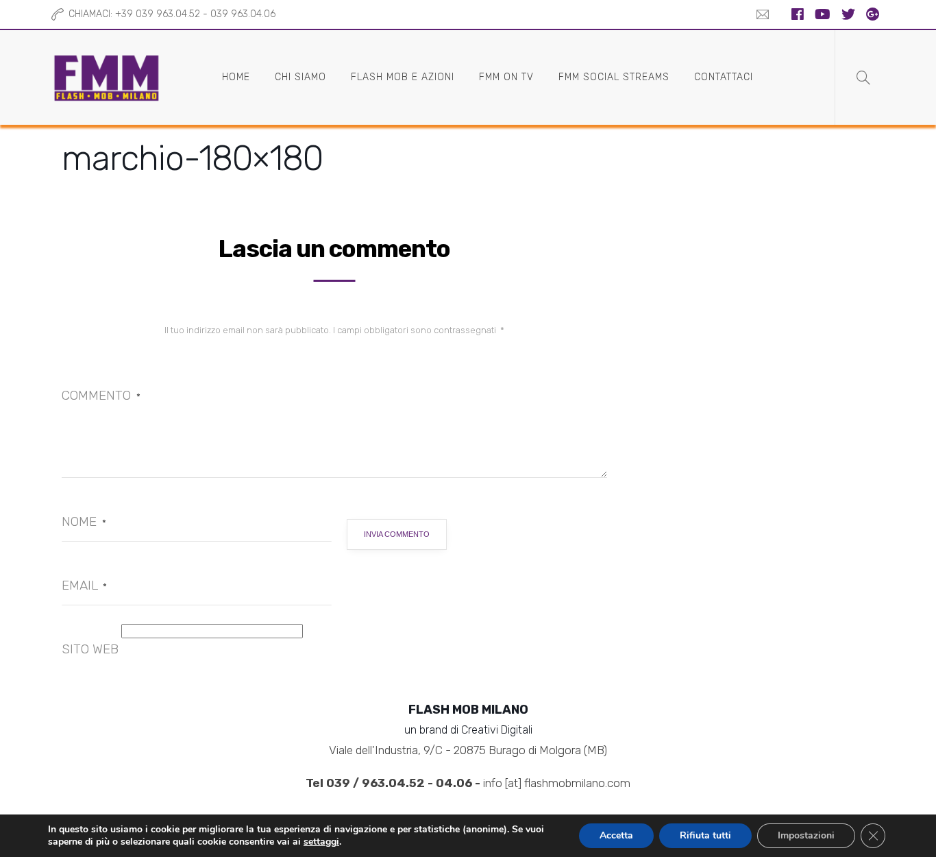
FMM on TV (506, 77)
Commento (101, 395)
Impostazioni (806, 835)
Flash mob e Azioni (402, 77)
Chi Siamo (300, 77)
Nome (84, 521)
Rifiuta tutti (705, 835)
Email (84, 585)
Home (236, 77)
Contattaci (723, 77)
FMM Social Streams (613, 77)
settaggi (321, 842)
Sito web (90, 649)
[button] (759, 14)
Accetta (616, 835)
